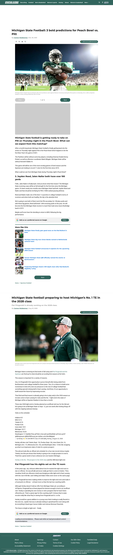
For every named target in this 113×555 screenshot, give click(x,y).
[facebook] (102, 2)
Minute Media (13, 550)
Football (30, 2)
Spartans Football (25, 283)
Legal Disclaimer (92, 543)
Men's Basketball (40, 2)
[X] (99, 2)
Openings (40, 540)
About (67, 2)
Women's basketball (76, 2)
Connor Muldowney (21, 37)
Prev (20, 100)
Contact (55, 540)
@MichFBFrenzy (30, 436)
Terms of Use (57, 543)
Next (65, 100)
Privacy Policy (41, 543)
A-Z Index (40, 546)
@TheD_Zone (39, 434)
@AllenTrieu (30, 434)
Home (17, 283)
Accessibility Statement (22, 546)
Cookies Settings (58, 546)
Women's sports (52, 2)
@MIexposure (19, 436)
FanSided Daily (92, 540)
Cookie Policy (75, 543)
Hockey (61, 2)
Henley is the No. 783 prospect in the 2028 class (31, 460)
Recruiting (23, 2)
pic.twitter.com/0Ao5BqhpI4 (45, 436)
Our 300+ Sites (76, 540)
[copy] (25, 41)
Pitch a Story (19, 543)
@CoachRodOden (50, 434)
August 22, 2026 (58, 439)
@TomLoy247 (60, 434)
